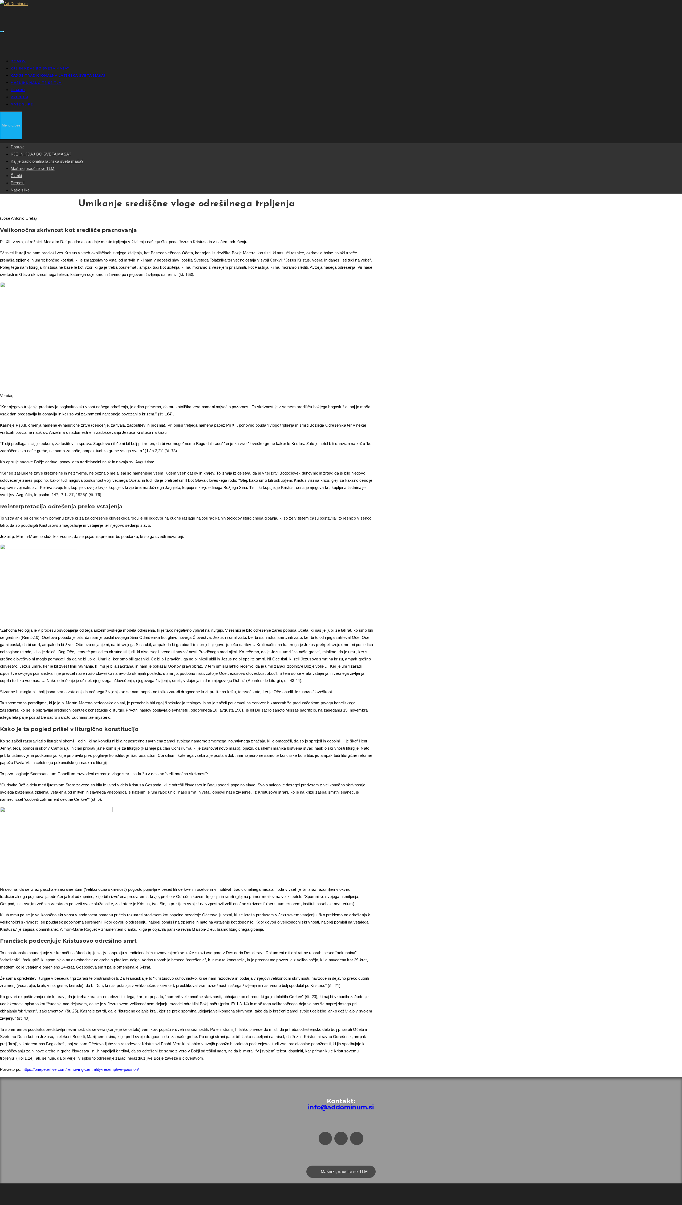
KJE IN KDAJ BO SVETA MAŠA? (41, 154)
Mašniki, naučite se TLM (33, 168)
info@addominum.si (341, 1107)
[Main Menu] (2, 31)
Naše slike (20, 190)
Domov (17, 147)
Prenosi (17, 183)
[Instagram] (341, 1138)
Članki (16, 175)
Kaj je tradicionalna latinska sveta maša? (47, 161)
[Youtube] (356, 1138)
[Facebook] (325, 1138)
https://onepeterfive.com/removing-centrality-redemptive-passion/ (80, 1069)
